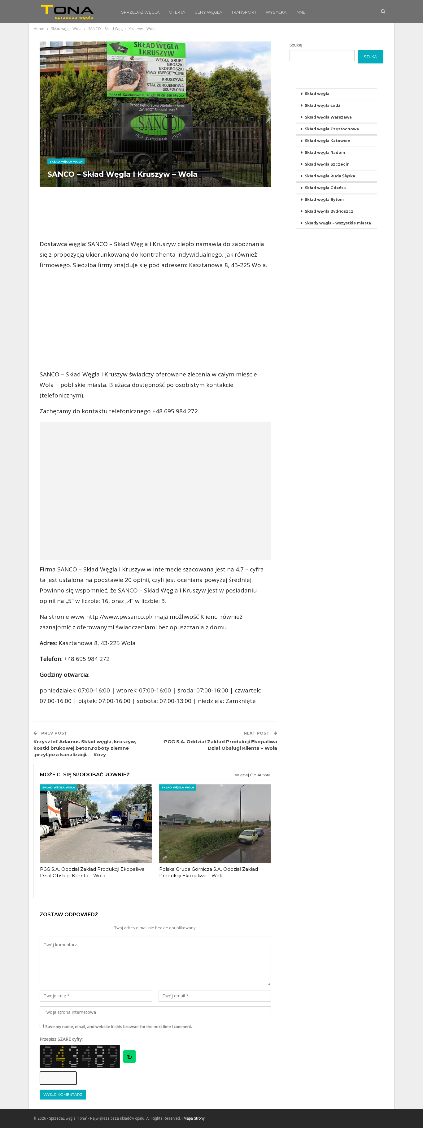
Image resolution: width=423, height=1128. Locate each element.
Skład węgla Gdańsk (325, 187)
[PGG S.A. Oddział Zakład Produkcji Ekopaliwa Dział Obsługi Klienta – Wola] (96, 823)
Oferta (177, 12)
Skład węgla (317, 93)
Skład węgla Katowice (327, 140)
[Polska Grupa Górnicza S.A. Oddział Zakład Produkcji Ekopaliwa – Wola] (215, 823)
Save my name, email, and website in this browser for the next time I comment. (118, 1026)
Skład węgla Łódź (322, 105)
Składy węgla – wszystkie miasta (338, 223)
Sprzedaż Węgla (140, 12)
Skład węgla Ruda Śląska (330, 176)
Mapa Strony (194, 1118)
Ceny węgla (208, 12)
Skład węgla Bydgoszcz (329, 211)
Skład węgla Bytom (324, 199)
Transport (243, 12)
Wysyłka (276, 12)
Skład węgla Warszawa (328, 117)
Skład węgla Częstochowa (332, 129)
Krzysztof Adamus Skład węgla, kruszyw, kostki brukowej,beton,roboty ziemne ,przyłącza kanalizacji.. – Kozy (84, 748)
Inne (300, 12)
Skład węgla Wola (66, 161)
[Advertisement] (155, 213)
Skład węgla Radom (325, 152)
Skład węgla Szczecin (327, 164)
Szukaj (296, 45)
